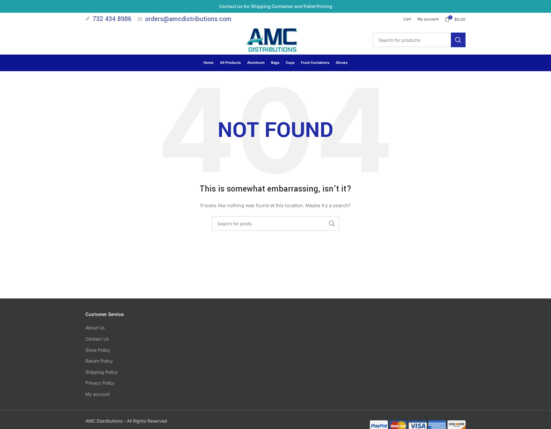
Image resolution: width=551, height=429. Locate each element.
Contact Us (97, 339)
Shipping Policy (101, 372)
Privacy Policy (100, 383)
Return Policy (99, 361)
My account (97, 394)
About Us (95, 327)
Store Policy (97, 350)
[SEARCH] (458, 40)
